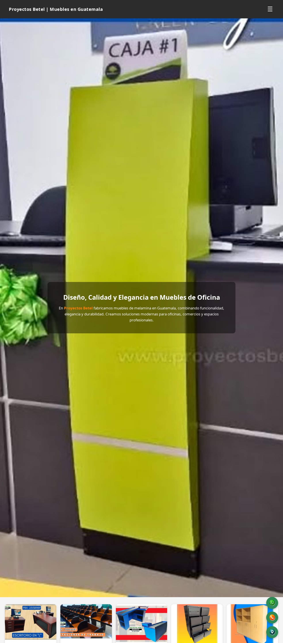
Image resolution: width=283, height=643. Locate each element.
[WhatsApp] (272, 603)
